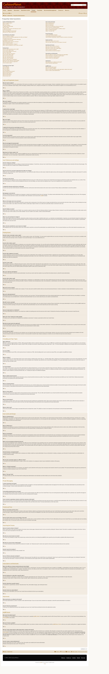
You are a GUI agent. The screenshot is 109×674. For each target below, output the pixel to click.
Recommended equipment (50, 10)
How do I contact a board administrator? (53, 70)
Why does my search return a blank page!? (53, 48)
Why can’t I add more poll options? (9, 53)
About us (67, 10)
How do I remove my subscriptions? (52, 58)
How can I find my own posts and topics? (53, 50)
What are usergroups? (50, 25)
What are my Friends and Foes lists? (52, 41)
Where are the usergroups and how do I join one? (54, 26)
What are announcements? (8, 72)
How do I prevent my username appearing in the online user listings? (15, 37)
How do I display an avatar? (8, 42)
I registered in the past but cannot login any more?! (12, 28)
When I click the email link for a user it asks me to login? (13, 45)
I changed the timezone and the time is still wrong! (12, 39)
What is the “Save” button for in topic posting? (11, 60)
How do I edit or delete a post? (8, 50)
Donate (78, 657)
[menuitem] (10, 13)
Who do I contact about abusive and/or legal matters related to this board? (59, 69)
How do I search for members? (51, 49)
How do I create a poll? (7, 52)
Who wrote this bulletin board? (51, 67)
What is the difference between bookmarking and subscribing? (57, 54)
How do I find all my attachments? (52, 63)
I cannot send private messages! (51, 34)
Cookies (74, 657)
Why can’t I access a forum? (8, 55)
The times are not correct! (7, 38)
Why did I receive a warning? (8, 58)
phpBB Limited (36, 616)
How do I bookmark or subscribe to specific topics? (55, 55)
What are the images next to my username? (11, 41)
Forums (33, 10)
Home (4, 10)
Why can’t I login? (6, 27)
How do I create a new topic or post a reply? (11, 49)
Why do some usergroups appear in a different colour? (55, 28)
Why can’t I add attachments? (8, 57)
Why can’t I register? (6, 25)
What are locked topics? (7, 74)
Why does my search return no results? (53, 47)
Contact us (60, 10)
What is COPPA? (6, 24)
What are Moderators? (50, 24)
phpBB (41, 195)
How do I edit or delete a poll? (8, 54)
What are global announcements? (9, 71)
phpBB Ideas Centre (57, 624)
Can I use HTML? (6, 67)
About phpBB (5, 617)
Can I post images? (6, 70)
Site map (83, 657)
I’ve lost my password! (7, 29)
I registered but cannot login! (8, 26)
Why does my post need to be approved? (10, 61)
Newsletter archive (25, 10)
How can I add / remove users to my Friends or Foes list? (56, 42)
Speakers (10, 10)
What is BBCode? (6, 66)
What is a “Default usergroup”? (51, 29)
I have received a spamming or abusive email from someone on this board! (59, 37)
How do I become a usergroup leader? (52, 27)
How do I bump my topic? (7, 62)
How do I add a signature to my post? (9, 51)
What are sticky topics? (7, 73)
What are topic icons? (7, 75)
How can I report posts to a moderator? (10, 59)
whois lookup (5, 632)
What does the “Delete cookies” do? (9, 32)
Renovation (16, 10)
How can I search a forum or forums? (52, 46)
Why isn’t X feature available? (51, 68)
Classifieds (39, 10)
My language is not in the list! (8, 40)
